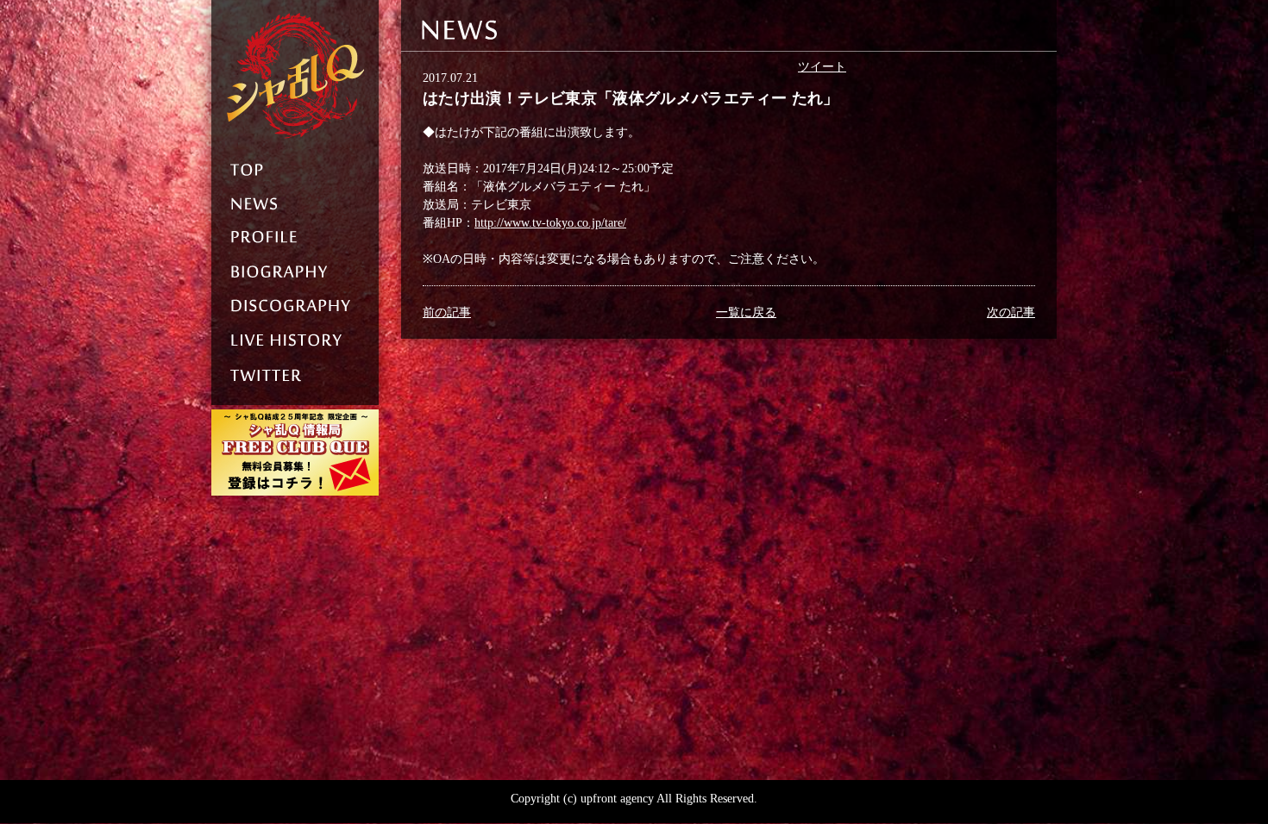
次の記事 (1011, 312)
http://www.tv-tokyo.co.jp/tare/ (550, 222)
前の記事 (447, 312)
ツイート (822, 66)
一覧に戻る (746, 312)
